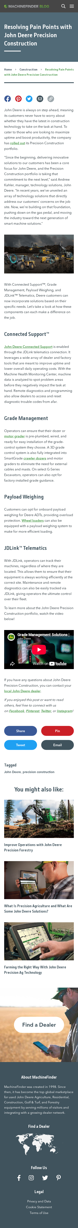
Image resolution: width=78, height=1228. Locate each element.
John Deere (12, 772)
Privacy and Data (39, 1201)
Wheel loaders (33, 520)
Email (57, 745)
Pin (57, 731)
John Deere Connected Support (28, 347)
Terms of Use (39, 1213)
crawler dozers (35, 458)
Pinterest (32, 711)
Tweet (20, 745)
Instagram (64, 711)
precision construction (38, 772)
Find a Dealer (39, 1025)
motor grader (14, 436)
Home (8, 69)
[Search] (63, 6)
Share (20, 731)
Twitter (46, 711)
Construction (28, 69)
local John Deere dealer (22, 691)
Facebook (16, 711)
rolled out (17, 143)
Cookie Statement (39, 1207)
